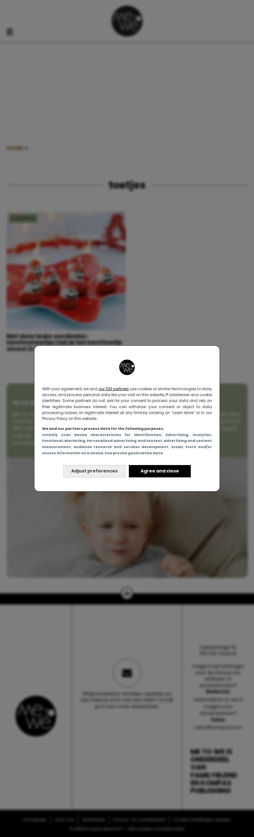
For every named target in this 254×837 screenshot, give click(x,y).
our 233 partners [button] (114, 388)
